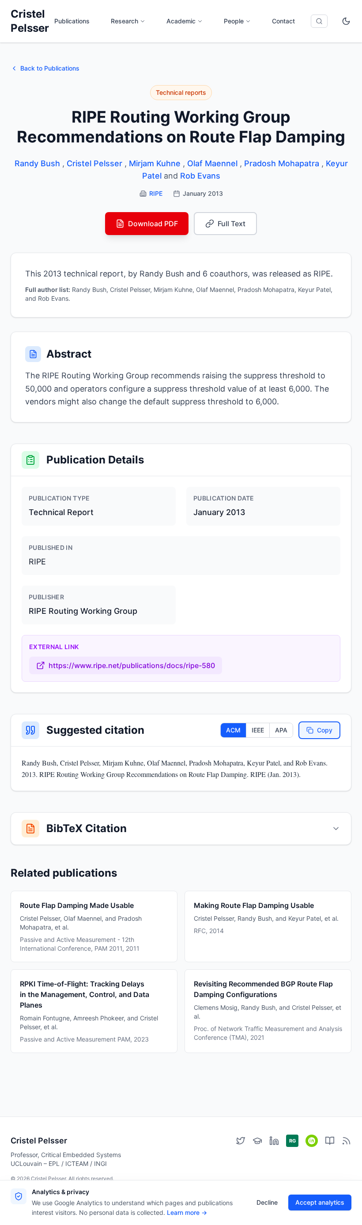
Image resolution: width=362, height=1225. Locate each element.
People (234, 21)
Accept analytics (319, 1202)
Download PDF (153, 223)
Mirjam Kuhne (155, 163)
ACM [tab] (233, 730)
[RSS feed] (346, 1141)
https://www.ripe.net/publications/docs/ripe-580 (132, 665)
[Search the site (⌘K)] (319, 21)
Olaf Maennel (212, 163)
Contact (283, 21)
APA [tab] (281, 730)
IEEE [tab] (258, 730)
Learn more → (187, 1212)
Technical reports (181, 92)
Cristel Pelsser (30, 20)
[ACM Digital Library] (330, 1141)
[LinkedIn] (274, 1141)
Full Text (231, 223)
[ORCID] (311, 1141)
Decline (267, 1202)
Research (124, 21)
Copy (324, 730)
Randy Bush (37, 163)
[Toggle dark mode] (346, 21)
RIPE (155, 193)
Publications (72, 21)
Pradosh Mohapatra (281, 163)
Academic (181, 21)
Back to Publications (49, 68)
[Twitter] (240, 1141)
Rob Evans (200, 175)
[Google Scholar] (257, 1141)
